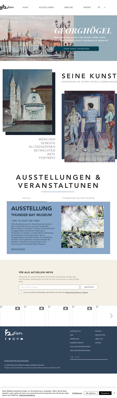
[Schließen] (114, 393)
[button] (25, 7)
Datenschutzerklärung (27, 395)
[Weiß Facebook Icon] (5, 339)
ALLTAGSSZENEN (42, 146)
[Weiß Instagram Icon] (13, 339)
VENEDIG (48, 143)
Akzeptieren (105, 393)
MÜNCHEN (47, 139)
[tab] (27, 198)
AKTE (51, 154)
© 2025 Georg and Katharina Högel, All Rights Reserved (24, 365)
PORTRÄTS (47, 158)
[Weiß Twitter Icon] (9, 339)
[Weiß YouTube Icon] (21, 339)
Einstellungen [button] (77, 393)
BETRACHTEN (44, 150)
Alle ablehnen (91, 393)
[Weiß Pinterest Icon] (17, 339)
